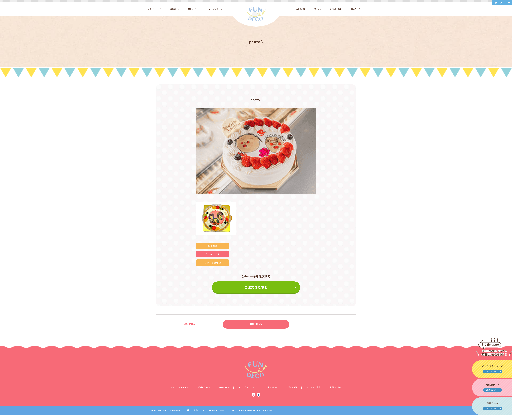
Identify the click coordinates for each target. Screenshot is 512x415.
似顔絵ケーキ (175, 9)
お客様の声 (300, 9)
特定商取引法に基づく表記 (183, 410)
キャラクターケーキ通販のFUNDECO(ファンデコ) (253, 410)
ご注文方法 (317, 9)
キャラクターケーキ (154, 9)
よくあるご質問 (335, 9)
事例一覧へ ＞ (256, 324)
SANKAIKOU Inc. (158, 410)
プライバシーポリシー (212, 410)
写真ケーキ (192, 9)
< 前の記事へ (189, 324)
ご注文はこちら (256, 287)
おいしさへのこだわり (213, 9)
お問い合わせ (355, 9)
